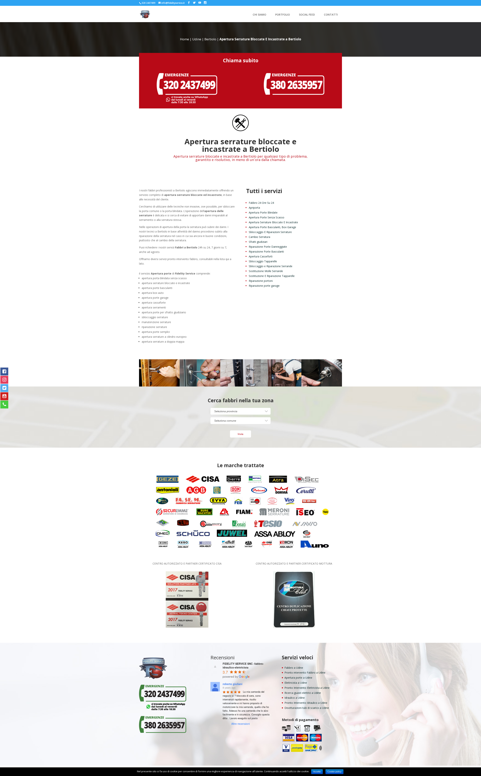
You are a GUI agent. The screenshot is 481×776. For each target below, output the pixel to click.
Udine (196, 39)
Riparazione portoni (261, 281)
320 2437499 (148, 3)
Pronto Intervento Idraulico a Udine (305, 703)
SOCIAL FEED (307, 14)
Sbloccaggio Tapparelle (263, 261)
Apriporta (254, 207)
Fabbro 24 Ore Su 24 (261, 203)
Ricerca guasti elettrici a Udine (302, 693)
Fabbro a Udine (293, 667)
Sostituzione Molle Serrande (266, 271)
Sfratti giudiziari (258, 242)
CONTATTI (331, 14)
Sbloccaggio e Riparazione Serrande (270, 266)
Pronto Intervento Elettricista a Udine (307, 688)
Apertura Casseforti (260, 256)
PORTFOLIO (282, 14)
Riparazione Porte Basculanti (266, 251)
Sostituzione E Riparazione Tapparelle (272, 276)
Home (184, 39)
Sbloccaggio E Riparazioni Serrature (270, 232)
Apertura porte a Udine (298, 677)
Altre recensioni (240, 724)
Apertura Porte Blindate (263, 212)
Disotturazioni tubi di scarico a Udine (306, 708)
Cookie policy (334, 771)
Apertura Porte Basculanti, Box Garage (272, 227)
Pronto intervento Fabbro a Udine (304, 672)
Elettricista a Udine (295, 682)
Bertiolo (210, 39)
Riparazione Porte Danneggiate (268, 246)
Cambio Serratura (259, 237)
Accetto (317, 771)
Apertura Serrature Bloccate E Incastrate (273, 222)
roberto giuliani (232, 684)
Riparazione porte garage (264, 285)
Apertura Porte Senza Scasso (266, 217)
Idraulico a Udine (294, 697)
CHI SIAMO (259, 14)
